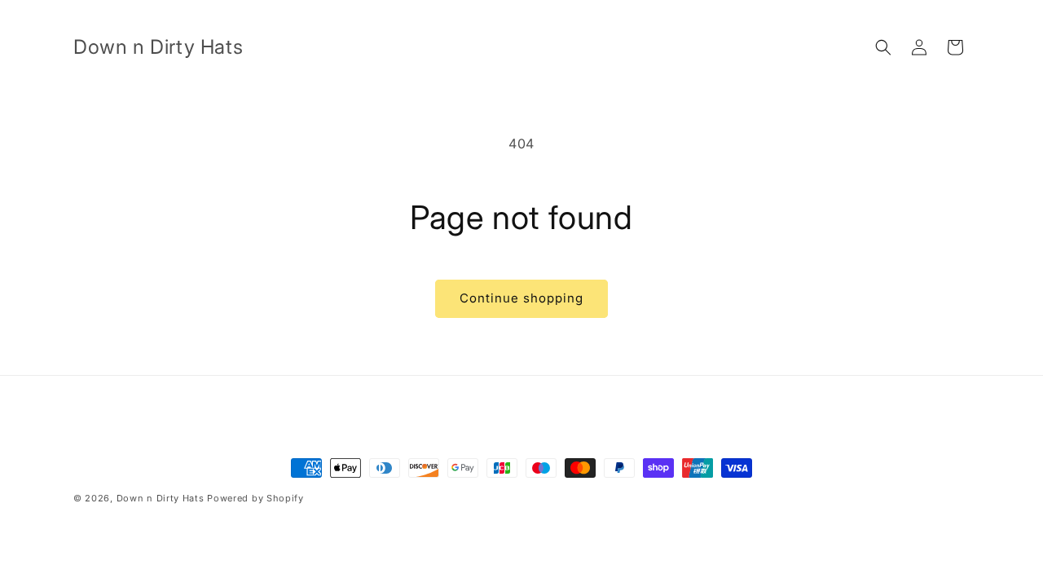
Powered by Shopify (255, 498)
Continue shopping (521, 298)
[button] (883, 47)
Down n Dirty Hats (161, 498)
